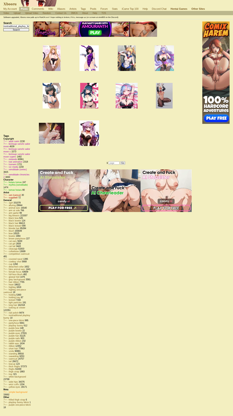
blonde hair (14, 228)
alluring (12, 205)
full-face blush (16, 274)
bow (11, 233)
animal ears (15, 208)
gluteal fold (14, 277)
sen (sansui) (15, 195)
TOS (103, 13)
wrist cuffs (14, 384)
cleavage (13, 248)
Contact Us (61, 13)
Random (47, 13)
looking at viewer (17, 307)
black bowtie (15, 220)
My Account (10, 8)
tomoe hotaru (15, 190)
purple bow (14, 328)
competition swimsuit (19, 254)
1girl (11, 202)
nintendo (13, 159)
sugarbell (13, 197)
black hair (14, 223)
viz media (14, 167)
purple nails (15, 338)
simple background (18, 392)
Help (145, 8)
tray (11, 374)
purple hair (14, 335)
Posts (24, 8)
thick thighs (15, 366)
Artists (73, 8)
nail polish (14, 312)
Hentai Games (179, 8)
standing (13, 353)
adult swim (14, 141)
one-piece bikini (17, 320)
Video (6, 13)
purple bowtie (15, 330)
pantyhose (14, 323)
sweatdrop (14, 356)
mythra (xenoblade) (18, 185)
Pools (93, 8)
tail (10, 361)
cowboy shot (15, 261)
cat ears (13, 241)
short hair (14, 348)
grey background (17, 279)
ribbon (12, 346)
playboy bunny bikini (19, 402)
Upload (17, 13)
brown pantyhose (17, 238)
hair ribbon (14, 282)
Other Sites (198, 8)
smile (12, 351)
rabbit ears (14, 343)
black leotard (15, 225)
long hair (13, 305)
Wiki (50, 8)
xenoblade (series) (18, 169)
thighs (12, 369)
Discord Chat (159, 8)
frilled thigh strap (17, 399)
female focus (15, 272)
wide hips (14, 382)
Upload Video (31, 13)
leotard (12, 300)
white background (17, 376)
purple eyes (15, 333)
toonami (13, 164)
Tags (83, 8)
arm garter (14, 213)
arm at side (14, 210)
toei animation (16, 161)
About (85, 13)
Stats (115, 8)
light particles (16, 302)
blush (12, 231)
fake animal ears (17, 269)
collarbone (14, 251)
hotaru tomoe (15, 182)
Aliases (61, 8)
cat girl (12, 243)
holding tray (15, 297)
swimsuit (13, 358)
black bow (14, 218)
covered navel (16, 259)
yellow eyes (15, 387)
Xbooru (10, 4)
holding (12, 295)
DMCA (74, 13)
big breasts (14, 215)
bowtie (12, 236)
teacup (12, 364)
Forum (104, 8)
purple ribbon (15, 341)
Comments (38, 8)
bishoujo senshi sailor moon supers (16, 155)
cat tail (12, 246)
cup (11, 264)
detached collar (16, 266)
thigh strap (14, 371)
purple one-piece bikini (20, 405)
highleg (12, 287)
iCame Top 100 (130, 8)
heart (11, 284)
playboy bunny (16, 325)
